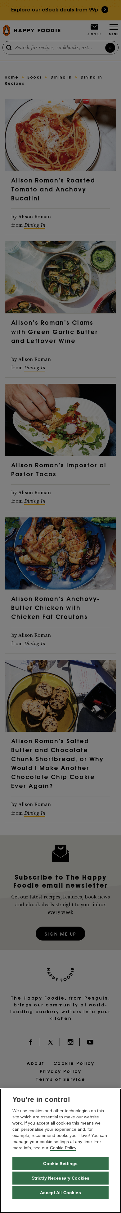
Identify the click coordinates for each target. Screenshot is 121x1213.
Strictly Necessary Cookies (61, 1178)
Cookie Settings (60, 1163)
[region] (60, 1150)
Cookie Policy (63, 1147)
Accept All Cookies (60, 1192)
